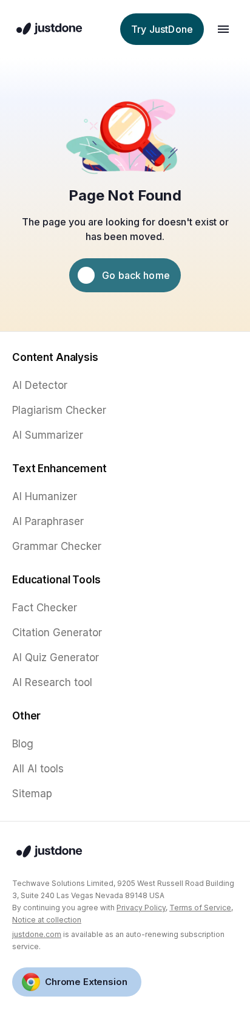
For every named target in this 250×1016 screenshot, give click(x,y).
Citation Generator (57, 632)
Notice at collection (46, 919)
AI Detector (39, 385)
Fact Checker (44, 608)
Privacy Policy (141, 907)
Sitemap (32, 794)
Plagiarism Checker (59, 410)
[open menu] (223, 29)
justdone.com (36, 934)
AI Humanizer (44, 496)
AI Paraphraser (48, 521)
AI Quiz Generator (55, 657)
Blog (22, 744)
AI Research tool (52, 682)
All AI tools (38, 769)
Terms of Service (200, 907)
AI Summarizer (47, 435)
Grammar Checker (56, 546)
